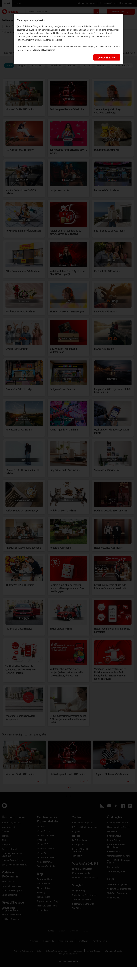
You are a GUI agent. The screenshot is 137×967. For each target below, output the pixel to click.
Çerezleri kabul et (106, 57)
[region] (68, 39)
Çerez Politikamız (25, 26)
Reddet (20, 46)
